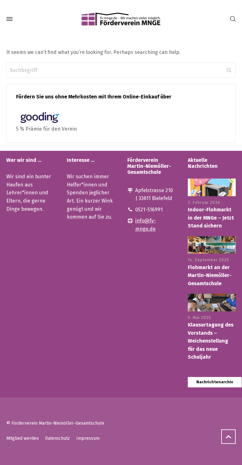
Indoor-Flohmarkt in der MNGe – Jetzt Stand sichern (211, 218)
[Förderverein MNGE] (121, 19)
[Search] (232, 19)
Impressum (88, 438)
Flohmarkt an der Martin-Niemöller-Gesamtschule (210, 275)
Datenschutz (57, 438)
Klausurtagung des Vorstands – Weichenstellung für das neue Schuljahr (210, 341)
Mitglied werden (22, 438)
